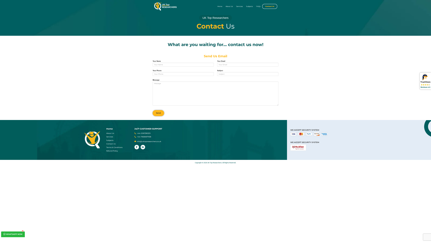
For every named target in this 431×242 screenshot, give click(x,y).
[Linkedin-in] (143, 147)
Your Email (221, 61)
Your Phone (157, 70)
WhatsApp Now (14, 233)
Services (239, 6)
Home (219, 6)
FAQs (258, 6)
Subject (220, 70)
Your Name (157, 61)
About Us (229, 6)
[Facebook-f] (136, 147)
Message (156, 80)
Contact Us (269, 6)
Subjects (249, 6)
